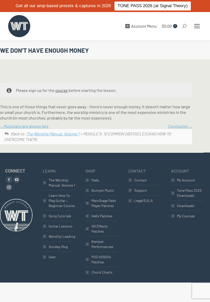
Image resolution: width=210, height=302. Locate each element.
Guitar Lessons (60, 226)
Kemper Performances (102, 244)
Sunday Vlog (58, 246)
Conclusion (178, 126)
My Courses (186, 216)
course (61, 90)
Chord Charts (101, 272)
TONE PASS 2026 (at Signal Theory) (153, 5)
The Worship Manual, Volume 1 (52, 133)
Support (140, 190)
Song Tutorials (60, 216)
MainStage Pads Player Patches (103, 203)
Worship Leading (62, 236)
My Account (186, 180)
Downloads (185, 205)
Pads (95, 180)
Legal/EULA (143, 200)
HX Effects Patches (99, 228)
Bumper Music (102, 190)
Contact (140, 180)
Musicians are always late (26, 126)
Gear (52, 257)
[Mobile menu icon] (197, 26)
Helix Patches (101, 216)
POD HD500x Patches (101, 259)
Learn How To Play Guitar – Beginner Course (62, 200)
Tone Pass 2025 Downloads (189, 193)
